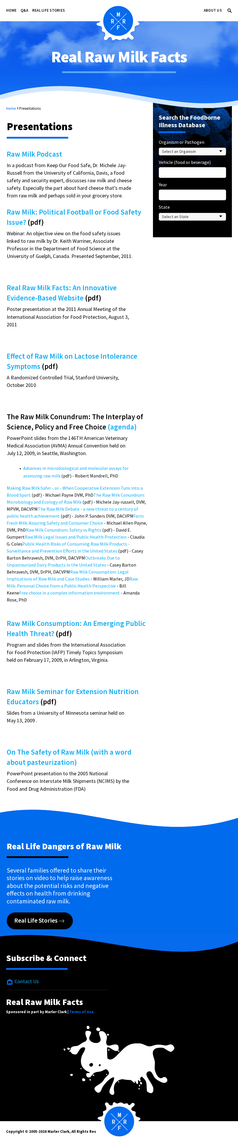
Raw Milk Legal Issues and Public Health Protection (76, 537)
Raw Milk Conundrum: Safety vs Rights (63, 530)
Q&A (24, 10)
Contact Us (26, 981)
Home (11, 10)
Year (163, 184)
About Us (213, 10)
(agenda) (122, 426)
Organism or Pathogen (181, 142)
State (164, 207)
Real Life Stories (48, 10)
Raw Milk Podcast (34, 154)
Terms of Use (81, 1011)
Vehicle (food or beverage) (185, 162)
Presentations (30, 108)
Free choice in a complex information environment (69, 593)
